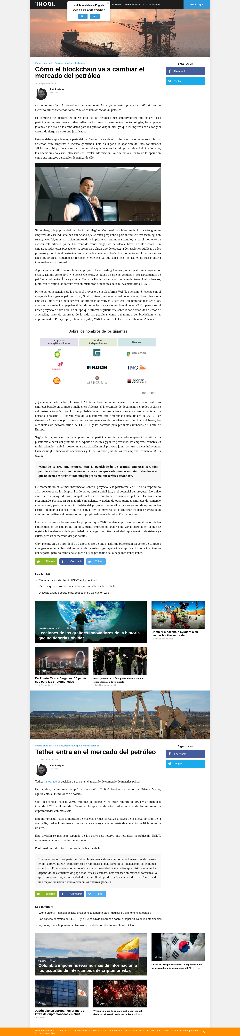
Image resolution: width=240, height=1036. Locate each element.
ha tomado (50, 781)
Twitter (178, 81)
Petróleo (68, 63)
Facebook (180, 71)
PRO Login (196, 4)
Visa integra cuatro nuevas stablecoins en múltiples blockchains (78, 586)
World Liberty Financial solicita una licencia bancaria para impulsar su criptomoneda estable (95, 912)
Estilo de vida (132, 4)
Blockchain (79, 63)
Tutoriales (115, 4)
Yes (95, 16)
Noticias (59, 745)
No (82, 16)
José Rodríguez (57, 89)
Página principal (43, 63)
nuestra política (47, 1033)
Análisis (59, 63)
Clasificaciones (151, 4)
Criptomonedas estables (86, 745)
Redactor (54, 92)
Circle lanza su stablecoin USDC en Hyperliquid (68, 580)
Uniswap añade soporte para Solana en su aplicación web (74, 592)
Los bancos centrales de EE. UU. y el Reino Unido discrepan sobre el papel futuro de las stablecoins (100, 919)
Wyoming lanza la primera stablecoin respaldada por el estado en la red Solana (87, 925)
